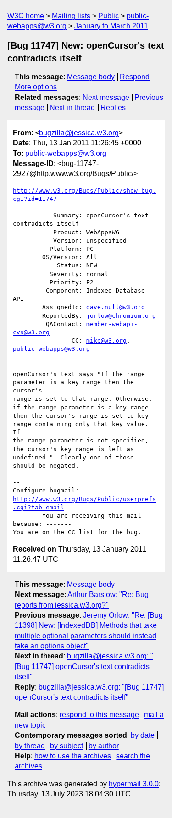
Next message (106, 97)
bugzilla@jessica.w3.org (79, 133)
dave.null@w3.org (115, 307)
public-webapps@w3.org (65, 153)
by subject (66, 746)
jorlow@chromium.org (121, 315)
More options (36, 87)
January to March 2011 (111, 26)
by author (104, 746)
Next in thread (72, 107)
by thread (30, 746)
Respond (135, 77)
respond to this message (99, 715)
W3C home (25, 16)
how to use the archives (72, 756)
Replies (113, 107)
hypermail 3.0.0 (134, 784)
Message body (91, 77)
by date (143, 735)
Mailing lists (71, 16)
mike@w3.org (106, 340)
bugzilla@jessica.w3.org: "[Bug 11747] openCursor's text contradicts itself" (84, 666)
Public (108, 16)
